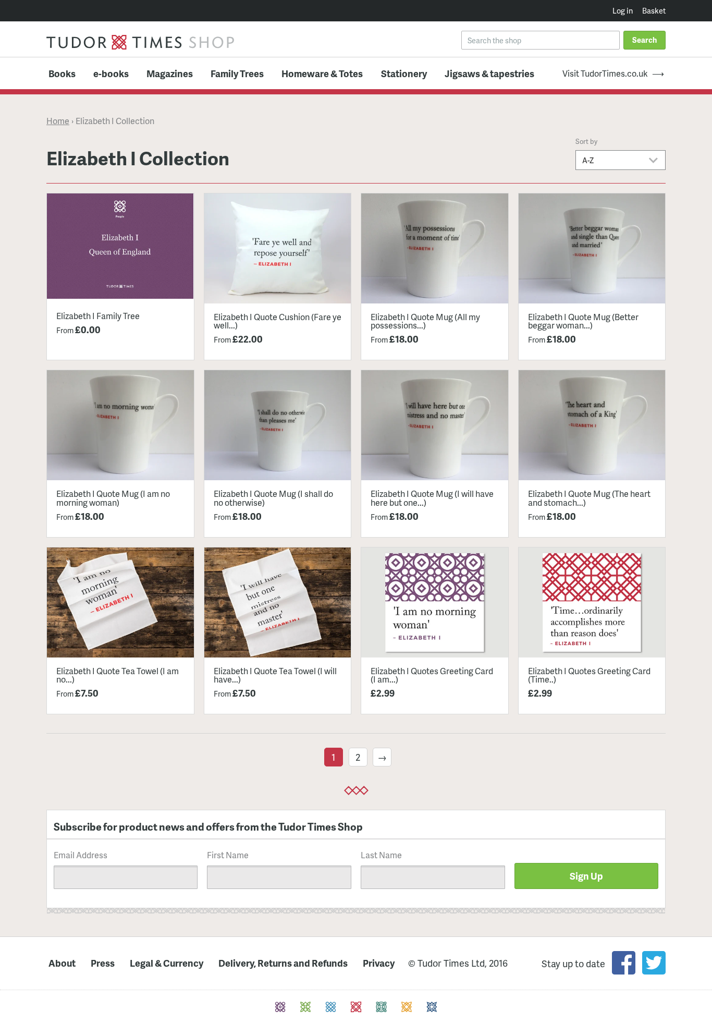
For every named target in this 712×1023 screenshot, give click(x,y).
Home (57, 121)
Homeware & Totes (322, 73)
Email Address (80, 855)
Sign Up (586, 875)
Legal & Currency (166, 963)
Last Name (381, 855)
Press (103, 963)
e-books (111, 73)
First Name (228, 855)
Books (62, 73)
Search (644, 39)
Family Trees (237, 73)
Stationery (404, 73)
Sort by (586, 141)
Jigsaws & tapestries (489, 73)
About (62, 963)
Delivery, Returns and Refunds (283, 963)
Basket (654, 10)
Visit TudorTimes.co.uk (605, 73)
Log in (622, 10)
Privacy (379, 963)
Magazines (169, 73)
